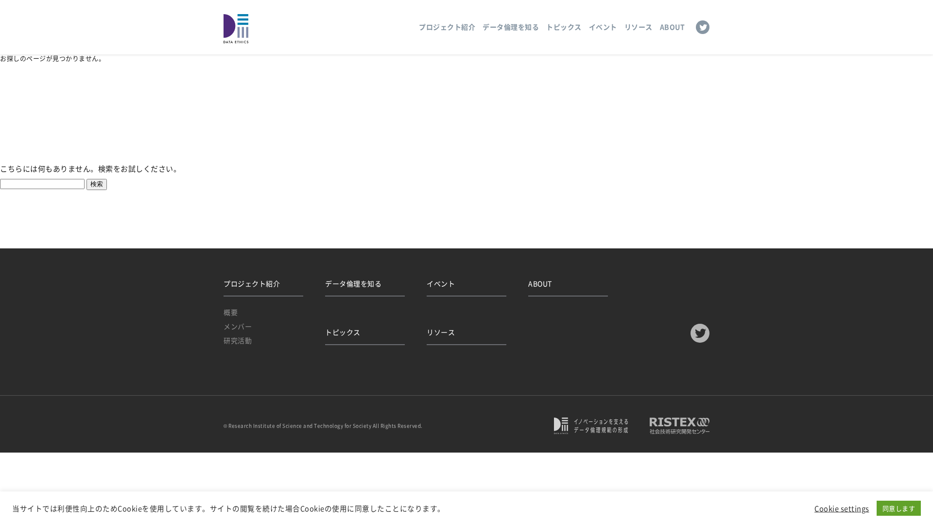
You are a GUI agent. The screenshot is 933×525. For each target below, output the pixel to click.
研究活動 (238, 340)
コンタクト (259, 114)
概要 (231, 312)
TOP (229, 114)
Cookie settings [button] (841, 508)
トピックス (564, 27)
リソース (638, 27)
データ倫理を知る (511, 27)
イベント (603, 27)
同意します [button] (899, 508)
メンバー (238, 326)
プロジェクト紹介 (447, 27)
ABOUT (672, 27)
